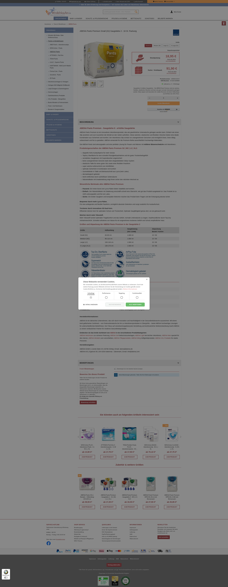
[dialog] (114, 293)
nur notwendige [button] (115, 304)
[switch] (6, 578)
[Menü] (9, 570)
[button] (90, 304)
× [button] (146, 279)
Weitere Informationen (130, 289)
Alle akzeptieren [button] (135, 304)
